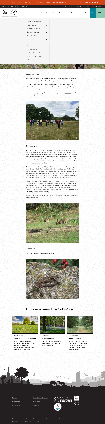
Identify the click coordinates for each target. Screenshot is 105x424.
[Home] (9, 13)
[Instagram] (12, 6)
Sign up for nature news (98, 6)
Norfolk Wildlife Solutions (40, 398)
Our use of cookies (30, 419)
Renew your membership (83, 6)
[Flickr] (26, 6)
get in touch (67, 93)
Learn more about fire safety (89, 2)
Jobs (74, 6)
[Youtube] (23, 6)
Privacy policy (16, 401)
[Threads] (15, 6)
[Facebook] (8, 6)
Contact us (67, 6)
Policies (14, 398)
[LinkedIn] (19, 6)
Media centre (36, 401)
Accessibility (16, 405)
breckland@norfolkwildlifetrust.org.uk (42, 253)
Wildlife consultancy (57, 419)
